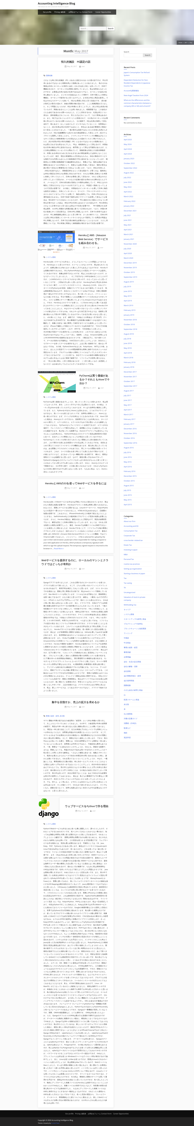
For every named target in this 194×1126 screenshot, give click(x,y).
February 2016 (129, 471)
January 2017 (129, 424)
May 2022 (128, 187)
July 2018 (127, 338)
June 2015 (128, 495)
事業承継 (127, 652)
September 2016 (130, 443)
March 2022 (128, 196)
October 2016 (129, 438)
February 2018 (129, 362)
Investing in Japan (130, 550)
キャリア (127, 609)
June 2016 (128, 457)
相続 (125, 733)
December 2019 (130, 263)
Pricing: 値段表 (59, 12)
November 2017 (130, 376)
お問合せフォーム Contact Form (80, 12)
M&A (126, 554)
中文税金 (127, 643)
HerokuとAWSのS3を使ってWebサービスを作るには (76, 483)
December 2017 (130, 372)
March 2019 (128, 305)
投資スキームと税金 (131, 699)
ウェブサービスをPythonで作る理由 (86, 806)
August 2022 (129, 173)
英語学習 (127, 737)
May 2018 (128, 348)
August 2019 (129, 282)
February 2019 (129, 310)
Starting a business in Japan (134, 573)
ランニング (128, 633)
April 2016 (128, 466)
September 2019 (130, 277)
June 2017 (128, 400)
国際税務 (49, 75)
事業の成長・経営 (52, 716)
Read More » (59, 548)
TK (125, 587)
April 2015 (128, 504)
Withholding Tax (130, 605)
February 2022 (129, 201)
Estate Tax (128, 545)
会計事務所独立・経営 (132, 676)
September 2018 (130, 329)
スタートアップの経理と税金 (135, 619)
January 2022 (129, 206)
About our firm (129, 521)
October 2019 (129, 272)
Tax (125, 578)
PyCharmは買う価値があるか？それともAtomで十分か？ (94, 379)
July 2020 (127, 248)
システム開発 (51, 257)
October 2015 (129, 481)
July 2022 (127, 177)
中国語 (126, 638)
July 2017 (127, 395)
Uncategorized (129, 592)
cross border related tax (133, 540)
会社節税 (127, 671)
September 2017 (130, 386)
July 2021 (127, 215)
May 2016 (128, 462)
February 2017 (129, 419)
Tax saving (128, 583)
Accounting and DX (131, 526)
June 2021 (128, 220)
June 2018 (128, 343)
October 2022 (129, 163)
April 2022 (128, 192)
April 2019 (128, 300)
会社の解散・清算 (131, 666)
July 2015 (127, 490)
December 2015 (130, 476)
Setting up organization (133, 569)
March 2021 (128, 234)
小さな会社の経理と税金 (133, 690)
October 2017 (129, 381)
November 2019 (130, 267)
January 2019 (129, 315)
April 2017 (128, 410)
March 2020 (128, 258)
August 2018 (129, 334)
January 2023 (129, 158)
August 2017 (129, 391)
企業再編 (127, 657)
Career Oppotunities (103, 12)
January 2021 (129, 239)
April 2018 (128, 353)
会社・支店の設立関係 (132, 662)
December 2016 (130, 428)
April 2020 (128, 253)
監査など (127, 728)
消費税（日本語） (131, 723)
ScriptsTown (55, 1123)
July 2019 (127, 286)
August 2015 (129, 485)
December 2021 (130, 211)
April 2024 (128, 149)
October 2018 (129, 324)
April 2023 (128, 154)
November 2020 (130, 244)
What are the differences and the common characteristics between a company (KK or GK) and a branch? (137, 103)
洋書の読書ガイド (131, 718)
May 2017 (128, 405)
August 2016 (129, 447)
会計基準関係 (129, 680)
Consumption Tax (131, 531)
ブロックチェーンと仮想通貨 (135, 628)
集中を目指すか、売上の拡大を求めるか (76, 702)
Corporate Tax (129, 535)
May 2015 (128, 500)
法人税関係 (128, 714)
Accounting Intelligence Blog (56, 3)
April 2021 (128, 229)
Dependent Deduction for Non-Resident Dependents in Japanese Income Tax (137, 83)
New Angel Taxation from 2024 (136, 95)
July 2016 (127, 452)
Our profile (47, 12)
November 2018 (130, 319)
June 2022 (128, 182)
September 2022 (130, 168)
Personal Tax (129, 559)
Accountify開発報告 (131, 90)
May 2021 (128, 225)
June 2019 (128, 291)
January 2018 (129, 367)
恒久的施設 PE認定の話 (75, 61)
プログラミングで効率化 (133, 624)
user (83, 66)
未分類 (62, 716)
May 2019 (128, 296)
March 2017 (128, 414)
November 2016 (130, 433)
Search (126, 52)
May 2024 (128, 144)
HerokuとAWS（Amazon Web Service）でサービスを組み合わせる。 (93, 239)
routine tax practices (132, 564)
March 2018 (128, 357)
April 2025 (128, 139)
